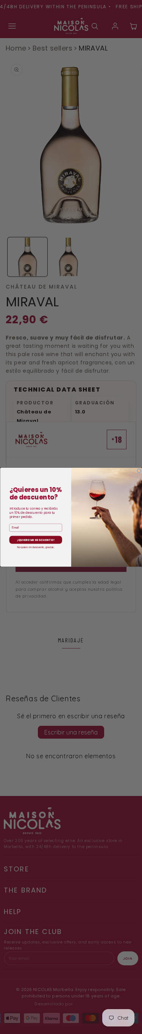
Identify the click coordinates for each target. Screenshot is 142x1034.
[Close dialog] (139, 471)
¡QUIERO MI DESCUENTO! (35, 540)
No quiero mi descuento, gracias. (35, 547)
